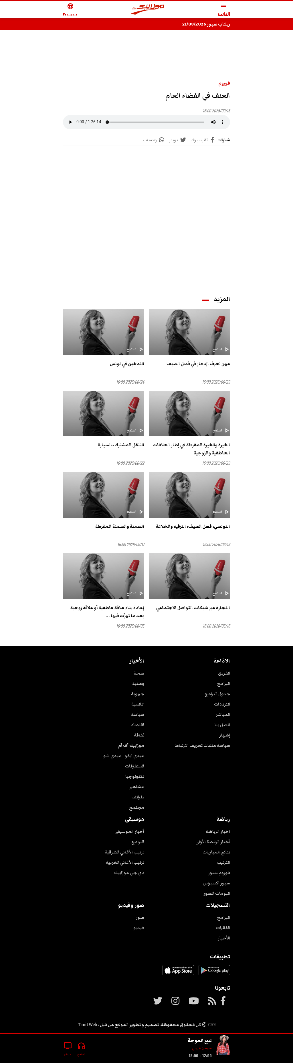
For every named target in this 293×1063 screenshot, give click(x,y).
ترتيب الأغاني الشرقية (124, 852)
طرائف (138, 797)
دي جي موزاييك (129, 872)
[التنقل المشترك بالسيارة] (103, 414)
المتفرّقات (134, 766)
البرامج (223, 683)
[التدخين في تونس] (103, 332)
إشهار (224, 735)
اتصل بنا (222, 724)
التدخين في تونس (127, 363)
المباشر (223, 714)
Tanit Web (87, 1024)
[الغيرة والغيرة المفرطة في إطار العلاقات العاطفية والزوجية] (189, 414)
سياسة (137, 714)
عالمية (137, 704)
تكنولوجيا (134, 776)
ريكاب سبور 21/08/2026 (206, 24)
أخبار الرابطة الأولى (212, 841)
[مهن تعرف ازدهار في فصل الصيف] (189, 332)
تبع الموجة (200, 1040)
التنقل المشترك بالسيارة (121, 444)
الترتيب (223, 862)
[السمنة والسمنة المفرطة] (103, 495)
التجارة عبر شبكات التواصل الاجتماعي (193, 607)
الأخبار (224, 938)
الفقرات (223, 927)
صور (140, 917)
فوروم (224, 83)
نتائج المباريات (216, 852)
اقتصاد (137, 724)
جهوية (137, 693)
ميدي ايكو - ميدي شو (123, 755)
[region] (146, 52)
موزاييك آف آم (131, 745)
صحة (139, 673)
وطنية (138, 683)
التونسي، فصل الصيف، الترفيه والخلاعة (193, 526)
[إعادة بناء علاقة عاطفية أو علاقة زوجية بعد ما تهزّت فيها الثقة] (103, 576)
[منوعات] (223, 1046)
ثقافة (139, 735)
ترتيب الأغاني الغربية (125, 862)
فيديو (138, 927)
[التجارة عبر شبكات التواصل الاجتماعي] (189, 576)
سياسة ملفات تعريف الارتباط (202, 745)
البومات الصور (216, 893)
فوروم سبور (219, 872)
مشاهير (136, 786)
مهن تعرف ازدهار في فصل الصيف (198, 363)
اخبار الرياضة (218, 831)
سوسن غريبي (202, 1048)
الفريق (224, 673)
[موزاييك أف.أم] (147, 9)
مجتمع (136, 807)
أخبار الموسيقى (129, 831)
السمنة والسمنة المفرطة (119, 526)
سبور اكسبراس (216, 883)
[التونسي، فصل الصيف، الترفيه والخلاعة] (189, 495)
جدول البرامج (217, 693)
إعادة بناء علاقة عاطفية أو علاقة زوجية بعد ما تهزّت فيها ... (107, 611)
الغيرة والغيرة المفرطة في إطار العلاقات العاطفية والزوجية (191, 448)
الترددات (222, 704)
